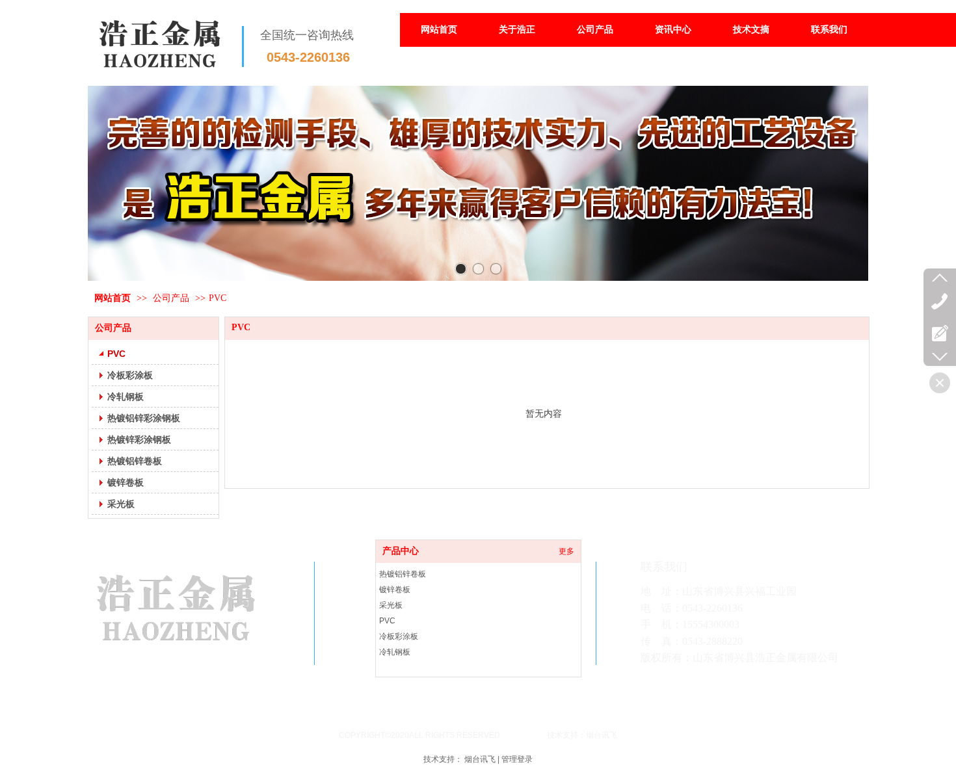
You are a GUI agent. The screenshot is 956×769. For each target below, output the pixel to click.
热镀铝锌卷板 (402, 574)
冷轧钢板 (394, 652)
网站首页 (112, 298)
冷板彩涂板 (398, 636)
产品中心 (400, 551)
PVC (217, 298)
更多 (566, 551)
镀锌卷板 (394, 589)
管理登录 (517, 759)
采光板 (391, 605)
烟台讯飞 (480, 759)
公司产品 (171, 298)
